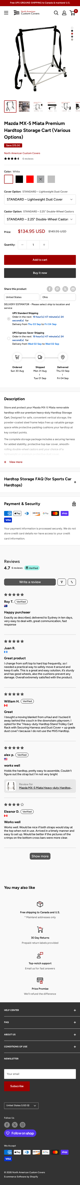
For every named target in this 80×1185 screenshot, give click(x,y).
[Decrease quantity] (22, 244)
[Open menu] (6, 12)
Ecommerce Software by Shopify (21, 1176)
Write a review (30, 582)
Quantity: (9, 244)
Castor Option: (39, 211)
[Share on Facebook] (50, 289)
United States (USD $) (17, 1105)
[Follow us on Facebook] (7, 1125)
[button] (11, 786)
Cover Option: (36, 191)
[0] (72, 12)
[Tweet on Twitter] (65, 289)
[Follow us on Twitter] (15, 1125)
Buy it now (40, 273)
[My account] (64, 13)
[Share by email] (73, 289)
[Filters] (61, 582)
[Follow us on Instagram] (22, 1125)
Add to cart (40, 260)
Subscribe (17, 1086)
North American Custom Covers (22, 153)
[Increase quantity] (44, 244)
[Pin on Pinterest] (57, 289)
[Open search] (56, 13)
